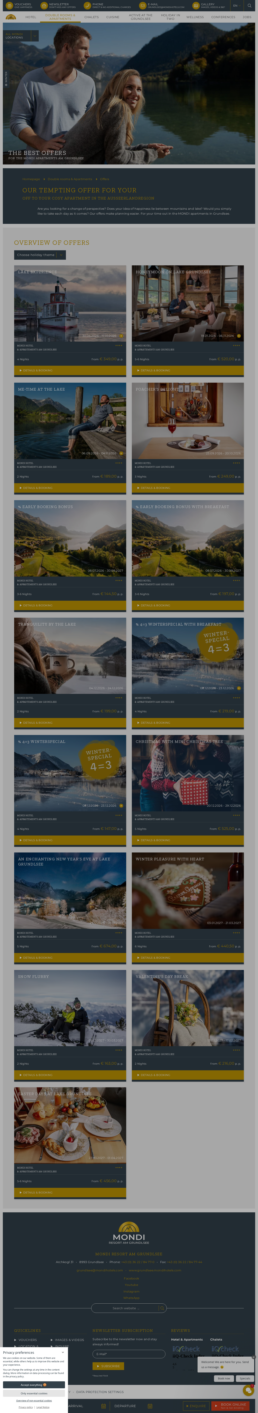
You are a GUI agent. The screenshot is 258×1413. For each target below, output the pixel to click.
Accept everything (31, 1384)
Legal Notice (42, 1407)
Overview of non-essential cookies (34, 1400)
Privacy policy (26, 1407)
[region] (34, 1367)
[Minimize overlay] (63, 1352)
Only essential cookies (34, 1393)
